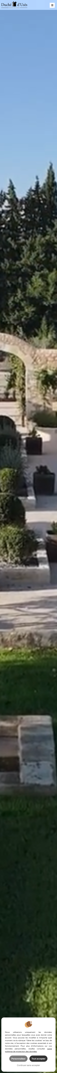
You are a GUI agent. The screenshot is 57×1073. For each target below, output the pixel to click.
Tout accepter (38, 1058)
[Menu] (52, 5)
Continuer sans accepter (28, 1065)
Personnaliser (18, 1058)
